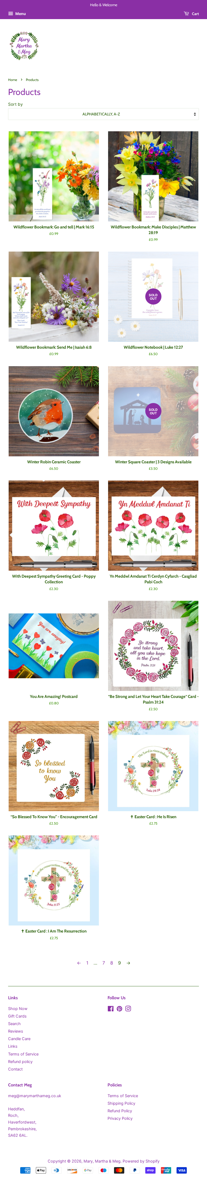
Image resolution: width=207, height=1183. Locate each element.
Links (13, 1046)
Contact (15, 1069)
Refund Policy (120, 1110)
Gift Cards (17, 1016)
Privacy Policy (120, 1118)
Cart (195, 13)
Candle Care (19, 1038)
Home (12, 80)
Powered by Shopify (141, 1161)
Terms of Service (23, 1054)
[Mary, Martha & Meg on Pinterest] (119, 1009)
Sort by (15, 104)
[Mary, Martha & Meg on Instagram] (128, 1009)
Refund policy (20, 1061)
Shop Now (17, 1008)
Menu (20, 13)
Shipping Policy (121, 1103)
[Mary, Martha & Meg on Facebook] (111, 1009)
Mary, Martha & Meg (102, 1161)
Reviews (15, 1031)
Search (14, 1023)
